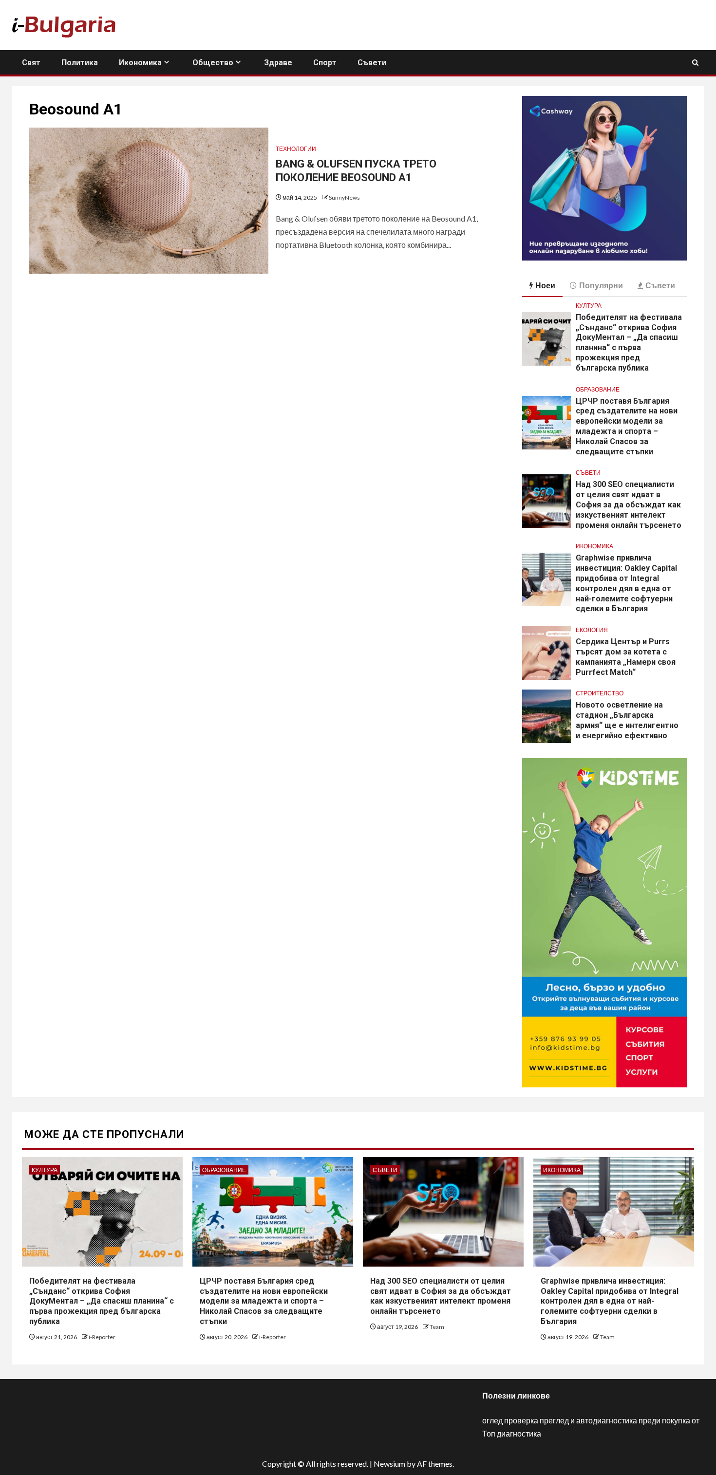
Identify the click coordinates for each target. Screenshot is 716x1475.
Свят (31, 62)
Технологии (296, 148)
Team (437, 1326)
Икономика (140, 62)
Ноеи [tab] (545, 285)
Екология (592, 630)
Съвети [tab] (660, 285)
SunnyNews (344, 197)
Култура (589, 305)
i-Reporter (102, 1337)
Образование (598, 389)
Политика (79, 62)
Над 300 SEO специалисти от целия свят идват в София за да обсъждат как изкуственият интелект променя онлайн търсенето (628, 504)
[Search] (695, 62)
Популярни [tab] (601, 285)
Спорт (325, 62)
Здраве (278, 62)
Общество (212, 62)
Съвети (372, 62)
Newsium (389, 1463)
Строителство (599, 693)
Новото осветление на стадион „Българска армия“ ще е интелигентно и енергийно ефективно (627, 720)
